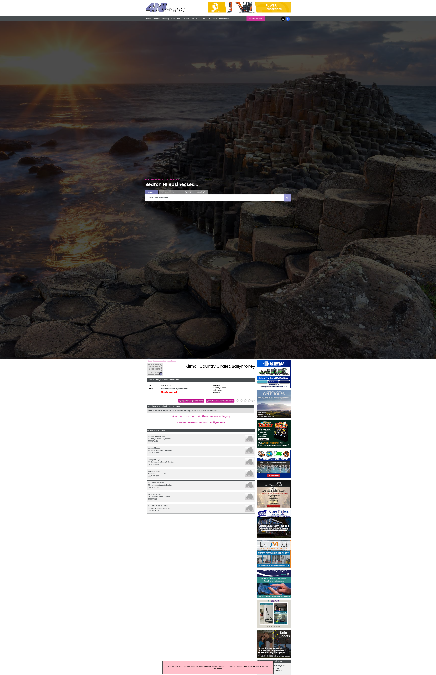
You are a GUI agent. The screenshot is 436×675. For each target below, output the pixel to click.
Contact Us (206, 18)
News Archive (224, 18)
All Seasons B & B (154, 494)
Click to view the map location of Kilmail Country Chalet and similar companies (182, 410)
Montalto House (154, 471)
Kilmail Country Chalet (157, 436)
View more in (201, 422)
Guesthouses (171, 361)
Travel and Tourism (159, 361)
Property (165, 18)
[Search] (287, 197)
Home (148, 18)
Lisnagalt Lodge (154, 448)
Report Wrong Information (192, 401)
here (257, 666)
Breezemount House (156, 483)
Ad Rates (186, 18)
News (215, 18)
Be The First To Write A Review (221, 401)
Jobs (179, 18)
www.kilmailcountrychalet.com (174, 388)
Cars (173, 18)
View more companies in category (201, 416)
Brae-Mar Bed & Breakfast (158, 506)
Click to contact (169, 392)
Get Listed (195, 18)
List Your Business (256, 18)
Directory (156, 18)
